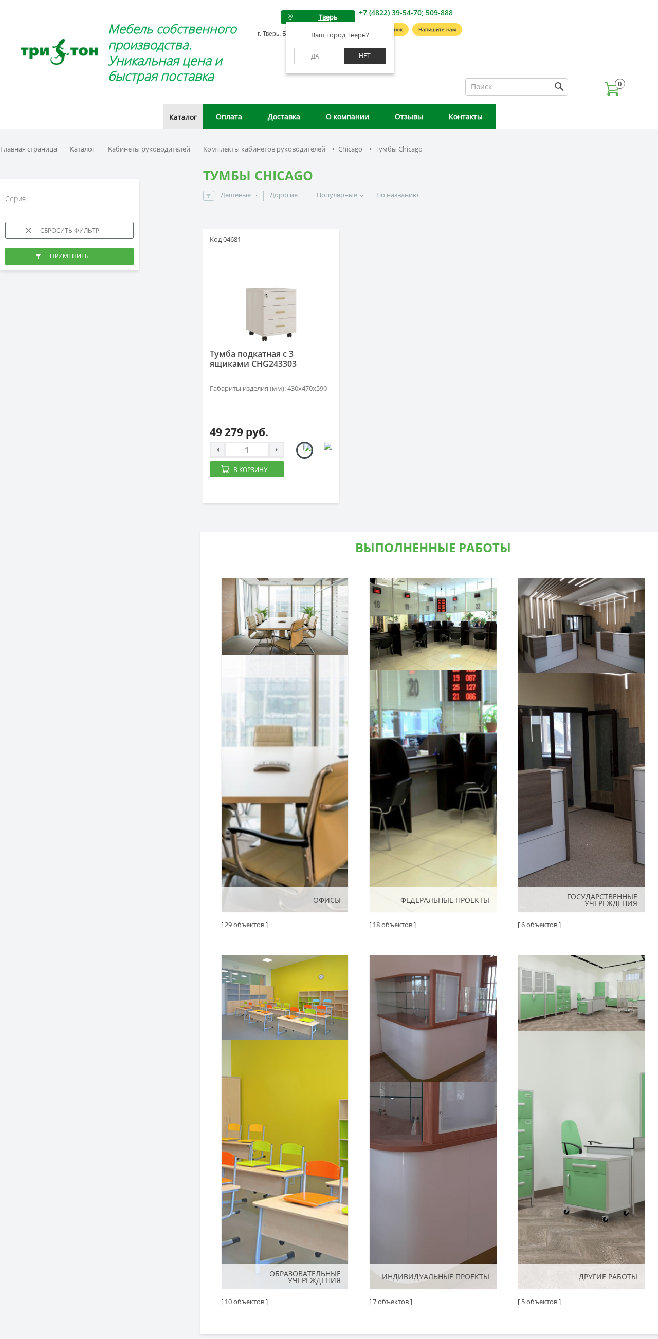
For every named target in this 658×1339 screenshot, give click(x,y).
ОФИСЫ (327, 900)
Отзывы (409, 116)
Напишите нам (437, 29)
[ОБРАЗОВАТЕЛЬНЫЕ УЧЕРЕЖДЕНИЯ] (285, 1122)
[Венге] (323, 450)
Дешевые (236, 195)
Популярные (337, 195)
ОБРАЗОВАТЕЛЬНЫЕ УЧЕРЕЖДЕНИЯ (305, 1277)
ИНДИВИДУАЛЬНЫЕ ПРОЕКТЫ (435, 1276)
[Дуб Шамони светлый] (304, 450)
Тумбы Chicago (399, 149)
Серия (16, 198)
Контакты (466, 116)
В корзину (250, 469)
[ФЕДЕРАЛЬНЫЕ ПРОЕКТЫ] (433, 745)
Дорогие (284, 195)
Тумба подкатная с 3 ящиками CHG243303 (253, 358)
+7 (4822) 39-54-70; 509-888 (406, 12)
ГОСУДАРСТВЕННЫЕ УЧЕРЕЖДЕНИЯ (602, 900)
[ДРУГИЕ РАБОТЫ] (581, 1122)
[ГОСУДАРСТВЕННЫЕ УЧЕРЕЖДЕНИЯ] (581, 745)
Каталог (183, 117)
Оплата (229, 116)
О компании (347, 116)
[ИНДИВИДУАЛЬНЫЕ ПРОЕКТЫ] (433, 1122)
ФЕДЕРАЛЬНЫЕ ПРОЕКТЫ (444, 900)
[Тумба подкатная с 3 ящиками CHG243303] (271, 297)
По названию (397, 195)
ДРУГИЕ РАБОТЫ (608, 1276)
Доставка (284, 116)
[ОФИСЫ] (285, 745)
